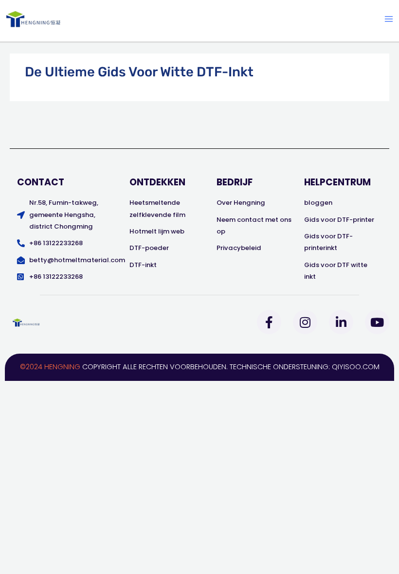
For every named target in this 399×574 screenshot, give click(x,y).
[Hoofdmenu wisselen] (389, 19)
